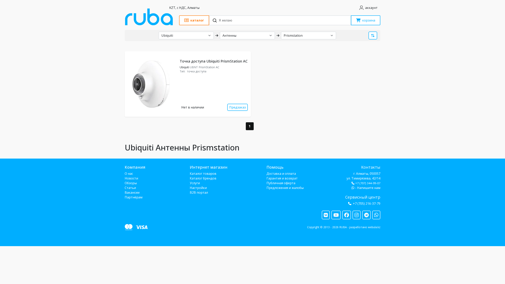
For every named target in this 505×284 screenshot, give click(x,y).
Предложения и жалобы (285, 188)
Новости (131, 178)
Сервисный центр (362, 197)
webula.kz (374, 227)
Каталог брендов (203, 178)
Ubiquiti (184, 67)
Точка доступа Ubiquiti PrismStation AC (214, 61)
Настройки (198, 188)
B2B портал (199, 192)
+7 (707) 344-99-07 (367, 183)
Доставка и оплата (281, 173)
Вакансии (132, 192)
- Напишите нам (367, 188)
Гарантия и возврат (282, 178)
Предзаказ (237, 107)
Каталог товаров (203, 173)
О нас (129, 173)
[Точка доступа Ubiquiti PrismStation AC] (151, 83)
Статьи (130, 188)
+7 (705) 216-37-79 (366, 203)
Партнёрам (133, 197)
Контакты (370, 167)
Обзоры (131, 183)
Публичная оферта (281, 183)
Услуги (195, 183)
